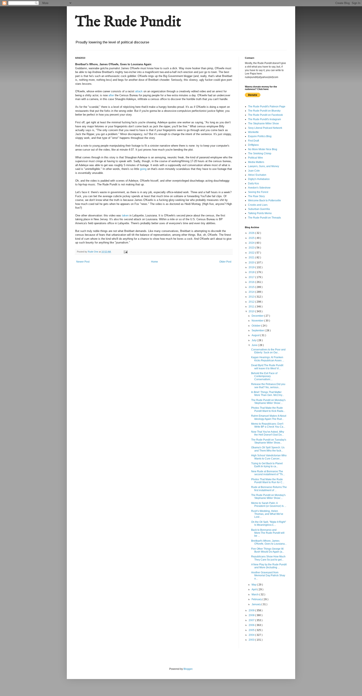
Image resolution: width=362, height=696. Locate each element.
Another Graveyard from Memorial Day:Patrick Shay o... (268, 575)
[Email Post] (125, 251)
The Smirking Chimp (259, 153)
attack (139, 91)
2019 (252, 267)
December (258, 315)
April (254, 589)
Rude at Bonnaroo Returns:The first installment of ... (269, 489)
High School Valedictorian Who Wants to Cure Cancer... (269, 457)
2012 (252, 301)
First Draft (253, 140)
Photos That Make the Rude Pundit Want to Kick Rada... (268, 409)
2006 (252, 625)
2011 (252, 306)
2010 (252, 311)
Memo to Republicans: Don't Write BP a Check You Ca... (268, 425)
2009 (252, 610)
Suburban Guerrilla (259, 209)
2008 (252, 615)
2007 (252, 620)
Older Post (225, 261)
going (143, 168)
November (258, 320)
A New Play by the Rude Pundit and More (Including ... (269, 566)
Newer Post (82, 261)
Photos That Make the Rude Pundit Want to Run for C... (267, 481)
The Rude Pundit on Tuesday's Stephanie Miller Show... (268, 441)
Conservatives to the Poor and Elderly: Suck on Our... (268, 351)
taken (125, 215)
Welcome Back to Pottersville (264, 200)
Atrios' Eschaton (257, 174)
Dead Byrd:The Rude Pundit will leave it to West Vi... (267, 367)
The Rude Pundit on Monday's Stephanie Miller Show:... (268, 402)
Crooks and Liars (258, 204)
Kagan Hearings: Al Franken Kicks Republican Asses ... (267, 359)
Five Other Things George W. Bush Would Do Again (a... (267, 550)
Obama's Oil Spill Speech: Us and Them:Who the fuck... (267, 449)
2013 (252, 296)
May (254, 584)
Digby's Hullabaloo (259, 179)
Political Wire (255, 157)
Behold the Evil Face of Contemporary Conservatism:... (264, 376)
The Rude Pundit (128, 22)
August (256, 335)
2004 (252, 635)
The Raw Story (256, 196)
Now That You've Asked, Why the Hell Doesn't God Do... (267, 433)
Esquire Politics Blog (260, 136)
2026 (252, 233)
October (256, 325)
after (111, 95)
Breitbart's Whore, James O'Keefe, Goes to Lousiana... (269, 542)
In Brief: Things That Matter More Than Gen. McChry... (267, 394)
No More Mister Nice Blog (262, 149)
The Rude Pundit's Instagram (264, 119)
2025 (252, 238)
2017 (252, 277)
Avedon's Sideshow (259, 187)
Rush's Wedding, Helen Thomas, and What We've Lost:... (267, 514)
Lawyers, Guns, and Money (263, 166)
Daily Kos (253, 183)
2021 (252, 257)
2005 (252, 630)
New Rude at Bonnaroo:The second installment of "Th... (268, 473)
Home (154, 261)
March (255, 594)
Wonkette (253, 132)
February (257, 599)
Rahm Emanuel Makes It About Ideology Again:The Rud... (268, 417)
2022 (252, 252)
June (255, 345)
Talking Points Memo (260, 213)
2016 (252, 282)
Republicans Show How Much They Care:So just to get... (268, 558)
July (254, 340)
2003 (252, 639)
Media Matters (256, 162)
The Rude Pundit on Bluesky (264, 110)
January (256, 604)
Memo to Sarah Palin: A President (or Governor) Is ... (268, 504)
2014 (252, 291)
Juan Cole (254, 170)
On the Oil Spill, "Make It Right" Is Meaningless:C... (268, 523)
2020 (252, 262)
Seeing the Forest (258, 192)
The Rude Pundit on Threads (264, 217)
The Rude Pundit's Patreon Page (266, 106)
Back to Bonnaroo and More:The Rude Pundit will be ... (267, 532)
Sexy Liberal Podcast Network (265, 127)
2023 (252, 247)
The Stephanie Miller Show (263, 123)
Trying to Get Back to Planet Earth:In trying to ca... (267, 465)
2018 (252, 272)
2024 (252, 242)
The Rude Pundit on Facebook (265, 114)
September (258, 330)
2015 (252, 287)
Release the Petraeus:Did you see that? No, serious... (268, 386)
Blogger (188, 668)
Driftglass (253, 144)
